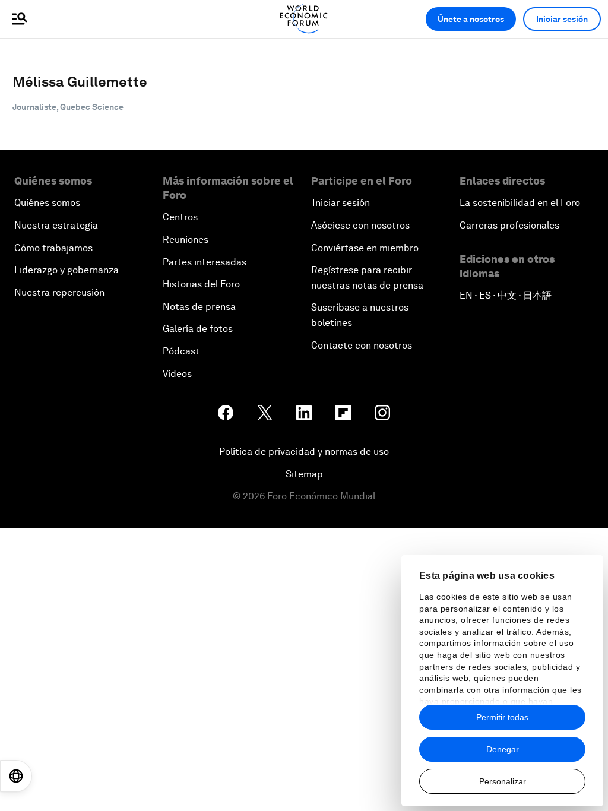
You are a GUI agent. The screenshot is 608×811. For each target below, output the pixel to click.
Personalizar (502, 781)
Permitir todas (502, 717)
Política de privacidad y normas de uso (304, 451)
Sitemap (304, 474)
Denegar (502, 749)
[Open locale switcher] (16, 776)
